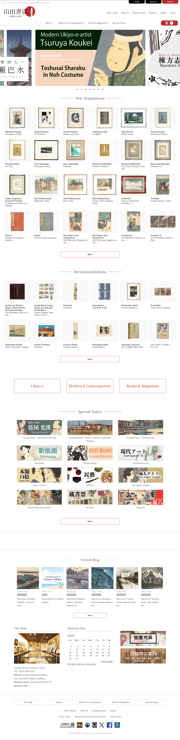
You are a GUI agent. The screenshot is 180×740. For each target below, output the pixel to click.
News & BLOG (70, 711)
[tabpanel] (90, 58)
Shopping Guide (138, 13)
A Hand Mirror (100, 345)
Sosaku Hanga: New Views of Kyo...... (43, 310)
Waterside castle (42, 199)
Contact (173, 13)
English (170, 2)
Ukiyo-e (49, 22)
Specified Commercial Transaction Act (90, 717)
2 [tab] (81, 89)
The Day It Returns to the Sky (133, 166)
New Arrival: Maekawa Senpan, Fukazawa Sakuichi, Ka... (76, 602)
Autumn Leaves (70, 345)
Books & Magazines (98, 22)
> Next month (106, 661)
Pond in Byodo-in (130, 306)
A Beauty (67, 306)
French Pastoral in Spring (16, 345)
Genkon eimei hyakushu (45, 236)
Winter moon (127, 133)
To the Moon (41, 133)
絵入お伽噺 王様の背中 (132, 345)
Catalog (163, 13)
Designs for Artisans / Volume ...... (15, 237)
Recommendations (90, 271)
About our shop (21, 685)
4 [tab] (90, 89)
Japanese (153, 2)
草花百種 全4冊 (99, 306)
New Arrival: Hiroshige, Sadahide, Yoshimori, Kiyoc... (26, 602)
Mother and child (70, 133)
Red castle (71, 199)
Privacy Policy (64, 717)
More (90, 254)
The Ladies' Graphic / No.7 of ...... (160, 345)
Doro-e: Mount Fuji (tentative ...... (130, 200)
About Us (125, 13)
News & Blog (112, 13)
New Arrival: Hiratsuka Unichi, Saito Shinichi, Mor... (150, 602)
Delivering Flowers (159, 133)
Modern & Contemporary (71, 22)
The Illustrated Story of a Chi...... (16, 310)
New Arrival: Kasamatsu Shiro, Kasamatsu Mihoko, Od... (102, 602)
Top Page (28, 702)
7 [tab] (102, 89)
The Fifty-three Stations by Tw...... (75, 239)
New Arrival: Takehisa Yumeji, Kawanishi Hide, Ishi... (126, 602)
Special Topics (119, 22)
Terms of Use (115, 717)
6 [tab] (98, 89)
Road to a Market (101, 165)
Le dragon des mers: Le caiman (16, 202)
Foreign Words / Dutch (161, 199)
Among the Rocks (42, 165)
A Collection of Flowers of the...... (133, 237)
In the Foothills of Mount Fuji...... (161, 237)
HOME (136, 2)
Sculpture (99, 133)
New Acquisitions (90, 98)
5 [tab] (94, 89)
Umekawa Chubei (13, 133)
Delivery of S (160, 165)
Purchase (153, 13)
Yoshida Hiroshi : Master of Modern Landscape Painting (90, 439)
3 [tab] (85, 89)
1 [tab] (77, 89)
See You (12, 165)
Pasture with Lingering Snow (102, 200)
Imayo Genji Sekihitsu (161, 306)
